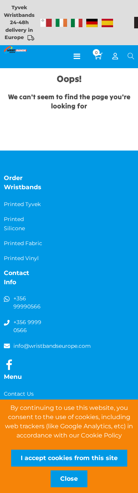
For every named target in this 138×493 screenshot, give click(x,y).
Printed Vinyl (21, 258)
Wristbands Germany (92, 23)
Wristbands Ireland (61, 23)
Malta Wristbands (46, 23)
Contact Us (19, 393)
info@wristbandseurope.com (52, 345)
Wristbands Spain (107, 23)
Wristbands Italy (76, 23)
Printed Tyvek (22, 204)
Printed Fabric (23, 243)
